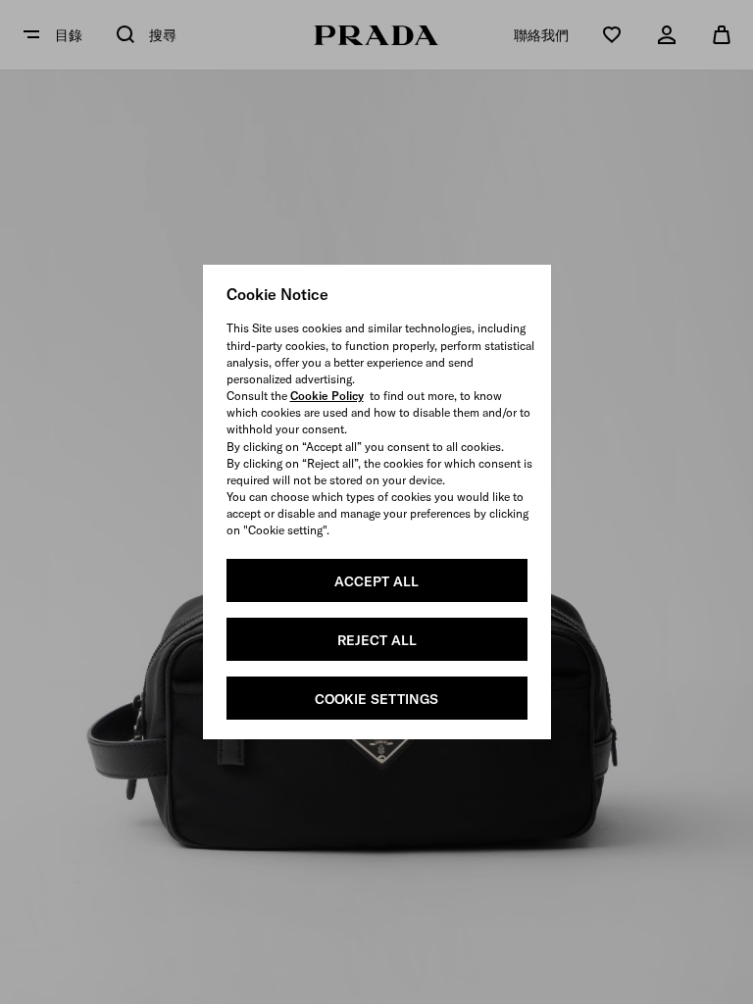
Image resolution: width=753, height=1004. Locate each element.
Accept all (376, 581)
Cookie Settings (376, 699)
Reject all (377, 640)
